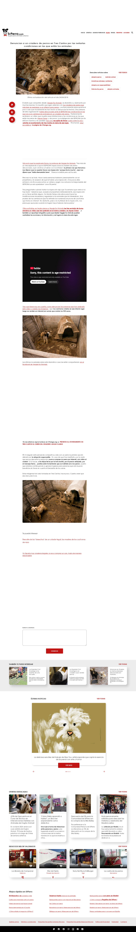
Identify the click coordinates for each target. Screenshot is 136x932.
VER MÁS (68, 765)
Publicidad (115, 922)
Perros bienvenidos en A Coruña (19, 907)
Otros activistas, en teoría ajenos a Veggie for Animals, (53, 209)
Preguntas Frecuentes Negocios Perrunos (80, 922)
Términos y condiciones (28, 922)
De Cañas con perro (56, 904)
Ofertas (89, 33)
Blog (108, 33)
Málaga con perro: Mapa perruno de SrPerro (63, 911)
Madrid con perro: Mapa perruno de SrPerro (104, 907)
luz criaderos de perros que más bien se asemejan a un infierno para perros (53, 106)
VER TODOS (123, 72)
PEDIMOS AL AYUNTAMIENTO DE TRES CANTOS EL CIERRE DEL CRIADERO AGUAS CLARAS (53, 443)
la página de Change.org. (41, 125)
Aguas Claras (42, 118)
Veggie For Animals (54, 103)
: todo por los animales (62, 896)
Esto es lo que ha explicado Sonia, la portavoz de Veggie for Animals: (49, 163)
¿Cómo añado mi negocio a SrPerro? (21, 911)
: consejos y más (20, 896)
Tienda (113, 33)
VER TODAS (123, 664)
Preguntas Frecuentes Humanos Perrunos (51, 922)
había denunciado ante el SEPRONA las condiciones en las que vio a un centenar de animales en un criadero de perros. (54, 113)
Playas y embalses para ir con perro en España (105, 911)
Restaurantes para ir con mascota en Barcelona (65, 900)
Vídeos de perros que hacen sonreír (20, 904)
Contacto (123, 922)
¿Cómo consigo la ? (103, 900)
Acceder (126, 33)
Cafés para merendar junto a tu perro (21, 900)
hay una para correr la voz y (53, 122)
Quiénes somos (14, 922)
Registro (119, 33)
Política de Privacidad (102, 922)
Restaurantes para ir (104, 896)
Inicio (83, 33)
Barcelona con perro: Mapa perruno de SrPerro (64, 907)
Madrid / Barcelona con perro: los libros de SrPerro (106, 904)
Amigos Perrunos (99, 33)
